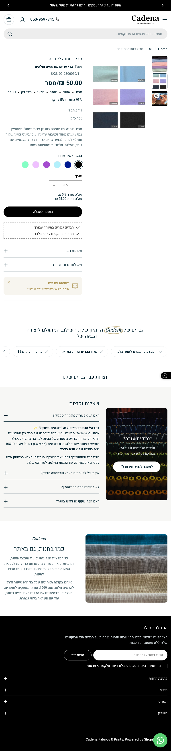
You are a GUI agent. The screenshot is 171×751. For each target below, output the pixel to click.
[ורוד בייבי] (35, 164)
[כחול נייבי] (67, 164)
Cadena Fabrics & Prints (104, 739)
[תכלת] (57, 164)
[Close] (9, 282)
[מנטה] (25, 164)
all (151, 49)
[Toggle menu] (164, 19)
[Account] (22, 19)
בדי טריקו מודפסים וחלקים (54, 66)
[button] (162, 5)
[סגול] (46, 164)
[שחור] (78, 164)
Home (162, 49)
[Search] (9, 33)
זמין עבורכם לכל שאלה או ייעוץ (45, 289)
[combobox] (85, 33)
